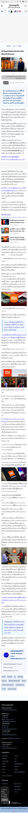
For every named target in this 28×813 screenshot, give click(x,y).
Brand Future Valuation (8, 685)
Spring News (17, 789)
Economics (5, 756)
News (3, 769)
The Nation (5, 784)
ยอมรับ (4, 800)
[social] (17, 1)
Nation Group (17, 784)
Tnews (16, 792)
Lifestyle (16, 767)
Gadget (19, 46)
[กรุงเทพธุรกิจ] (14, 5)
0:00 (5, 10)
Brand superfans (12, 689)
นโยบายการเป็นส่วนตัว (19, 772)
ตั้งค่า (4, 803)
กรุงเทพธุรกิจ (17, 786)
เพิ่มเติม (5, 796)
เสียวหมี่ (24, 681)
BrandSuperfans (20, 685)
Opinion (16, 769)
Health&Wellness (18, 764)
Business (9, 677)
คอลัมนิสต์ (20, 677)
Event (3, 772)
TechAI (4, 689)
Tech (14, 46)
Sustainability (5, 761)
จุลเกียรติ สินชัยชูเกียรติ (14, 681)
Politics (4, 767)
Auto (15, 761)
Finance (16, 756)
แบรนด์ (3, 677)
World (3, 764)
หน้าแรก (8, 46)
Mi (14, 677)
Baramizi (4, 681)
